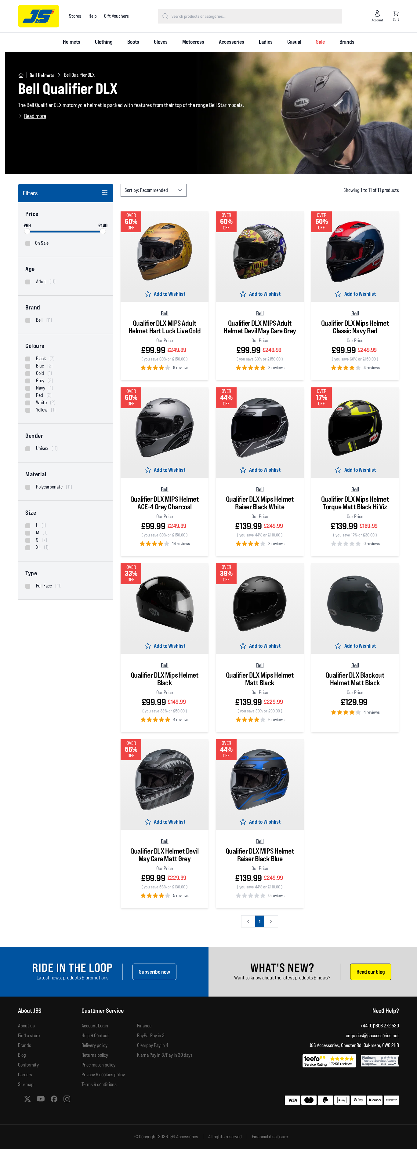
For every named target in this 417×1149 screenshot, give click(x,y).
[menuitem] (71, 42)
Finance (144, 1026)
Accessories (231, 41)
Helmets (71, 41)
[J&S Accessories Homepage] (38, 16)
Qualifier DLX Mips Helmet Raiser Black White (260, 503)
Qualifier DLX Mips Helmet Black (165, 679)
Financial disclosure (270, 1136)
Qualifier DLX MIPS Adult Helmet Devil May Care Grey (259, 327)
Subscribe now (154, 971)
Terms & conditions (99, 1084)
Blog (22, 1055)
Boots (133, 41)
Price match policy (98, 1065)
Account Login (95, 1026)
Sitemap (26, 1084)
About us (26, 1026)
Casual (294, 41)
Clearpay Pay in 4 (152, 1045)
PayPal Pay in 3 (151, 1035)
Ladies (266, 41)
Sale (320, 41)
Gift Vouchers (116, 16)
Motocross (193, 41)
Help (93, 16)
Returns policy (95, 1055)
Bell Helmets (42, 75)
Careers (25, 1075)
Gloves (161, 41)
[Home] (21, 75)
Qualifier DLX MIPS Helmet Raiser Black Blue (260, 855)
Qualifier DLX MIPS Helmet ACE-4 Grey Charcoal (164, 503)
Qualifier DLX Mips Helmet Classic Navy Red (355, 327)
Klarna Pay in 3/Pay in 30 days (165, 1055)
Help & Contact (95, 1035)
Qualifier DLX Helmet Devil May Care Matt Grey (164, 855)
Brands (346, 41)
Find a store (29, 1035)
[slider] (27, 231)
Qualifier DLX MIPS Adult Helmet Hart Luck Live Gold (165, 327)
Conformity (28, 1065)
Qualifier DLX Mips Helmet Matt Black (260, 679)
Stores (75, 16)
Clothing (104, 41)
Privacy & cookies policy (103, 1075)
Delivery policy (94, 1045)
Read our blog (371, 971)
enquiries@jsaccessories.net (372, 1035)
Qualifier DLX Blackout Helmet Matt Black (354, 679)
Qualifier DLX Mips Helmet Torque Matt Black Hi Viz (355, 503)
